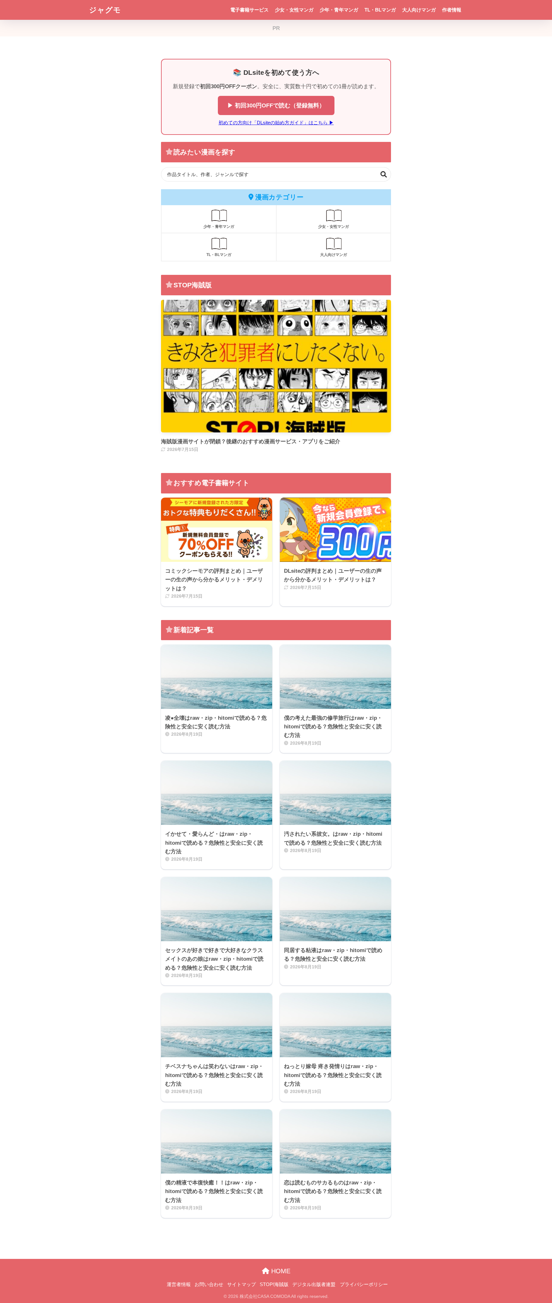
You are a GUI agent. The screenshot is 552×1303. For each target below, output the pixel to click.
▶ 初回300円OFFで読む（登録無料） (276, 105)
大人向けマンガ (419, 9)
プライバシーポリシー (364, 1284)
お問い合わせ (209, 1284)
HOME (279, 1271)
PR (276, 28)
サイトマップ (241, 1284)
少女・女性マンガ (294, 9)
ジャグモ (105, 10)
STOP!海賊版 (274, 1284)
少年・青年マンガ (339, 9)
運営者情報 (179, 1284)
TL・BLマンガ (380, 9)
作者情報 (451, 9)
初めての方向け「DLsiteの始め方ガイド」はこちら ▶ (276, 122)
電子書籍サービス (249, 9)
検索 (384, 174)
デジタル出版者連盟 (313, 1284)
